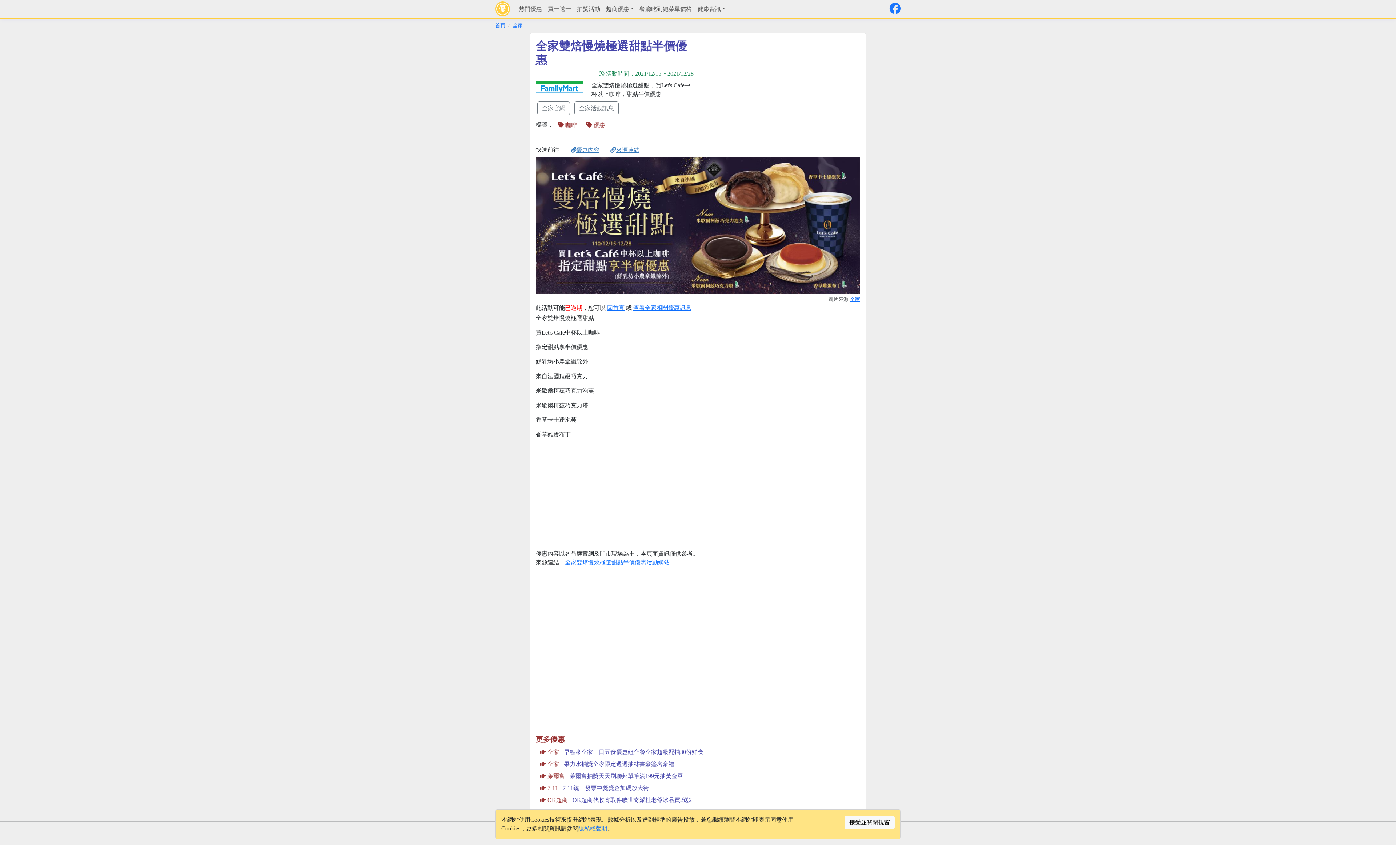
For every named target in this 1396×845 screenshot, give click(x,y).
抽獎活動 (588, 9)
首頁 (500, 25)
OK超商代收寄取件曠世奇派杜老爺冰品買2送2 (632, 800)
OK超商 (557, 800)
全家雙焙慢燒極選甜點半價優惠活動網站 (617, 562)
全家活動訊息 (596, 108)
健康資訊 (709, 9)
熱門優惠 (530, 9)
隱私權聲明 (592, 828)
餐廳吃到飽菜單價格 (665, 9)
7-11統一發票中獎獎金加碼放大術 (606, 788)
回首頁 (616, 308)
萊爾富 (556, 776)
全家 (518, 25)
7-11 (552, 788)
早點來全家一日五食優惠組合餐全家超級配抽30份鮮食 (633, 752)
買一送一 (559, 9)
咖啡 (570, 125)
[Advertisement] (763, 90)
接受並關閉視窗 (869, 822)
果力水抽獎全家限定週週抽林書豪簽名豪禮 (619, 764)
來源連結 (627, 150)
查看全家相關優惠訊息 (662, 308)
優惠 (598, 125)
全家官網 (553, 108)
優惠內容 (587, 150)
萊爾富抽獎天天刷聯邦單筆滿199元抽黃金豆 (626, 776)
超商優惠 (617, 9)
